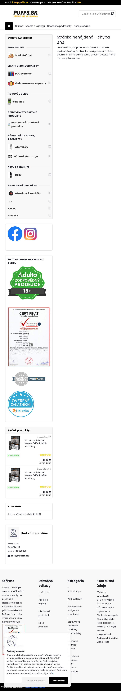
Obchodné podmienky (59, 26)
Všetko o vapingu (35, 26)
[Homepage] (9, 26)
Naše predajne (82, 26)
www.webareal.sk (35, 686)
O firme (19, 26)
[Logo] (25, 13)
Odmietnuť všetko (35, 680)
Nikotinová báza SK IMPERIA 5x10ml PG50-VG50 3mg (35, 475)
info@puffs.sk (20, 555)
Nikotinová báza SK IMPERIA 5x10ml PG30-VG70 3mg (35, 443)
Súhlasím (59, 680)
